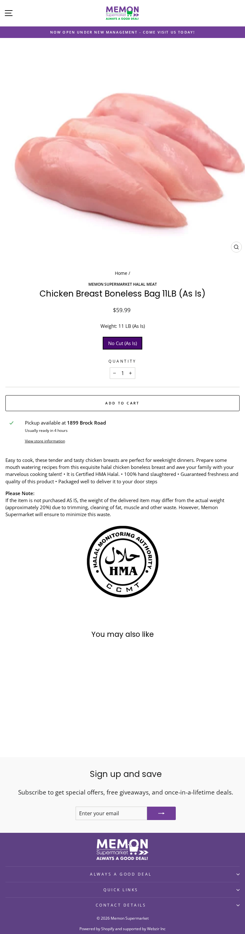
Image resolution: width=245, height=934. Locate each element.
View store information (45, 440)
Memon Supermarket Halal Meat (122, 284)
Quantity (122, 361)
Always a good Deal (121, 874)
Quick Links (120, 889)
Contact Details (121, 905)
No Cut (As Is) (122, 343)
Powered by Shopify (96, 928)
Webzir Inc (156, 928)
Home (121, 273)
